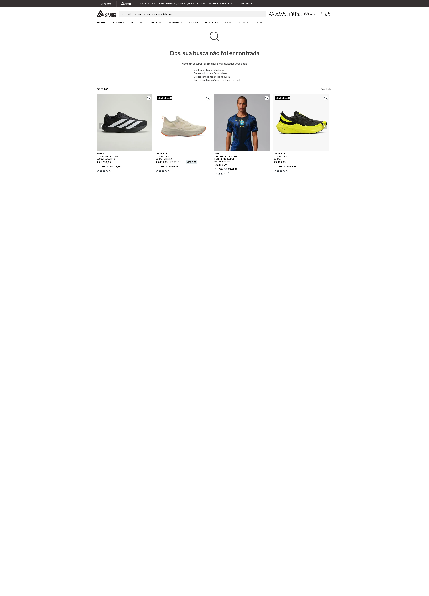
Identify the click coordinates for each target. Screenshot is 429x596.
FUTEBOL (243, 22)
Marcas (193, 22)
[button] (124, 144)
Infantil (101, 22)
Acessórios (175, 22)
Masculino (137, 22)
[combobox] (192, 14)
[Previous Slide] (102, 126)
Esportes (156, 22)
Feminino (118, 22)
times (228, 22)
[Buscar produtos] (123, 14)
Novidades (211, 22)
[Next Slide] (324, 126)
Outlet (259, 22)
